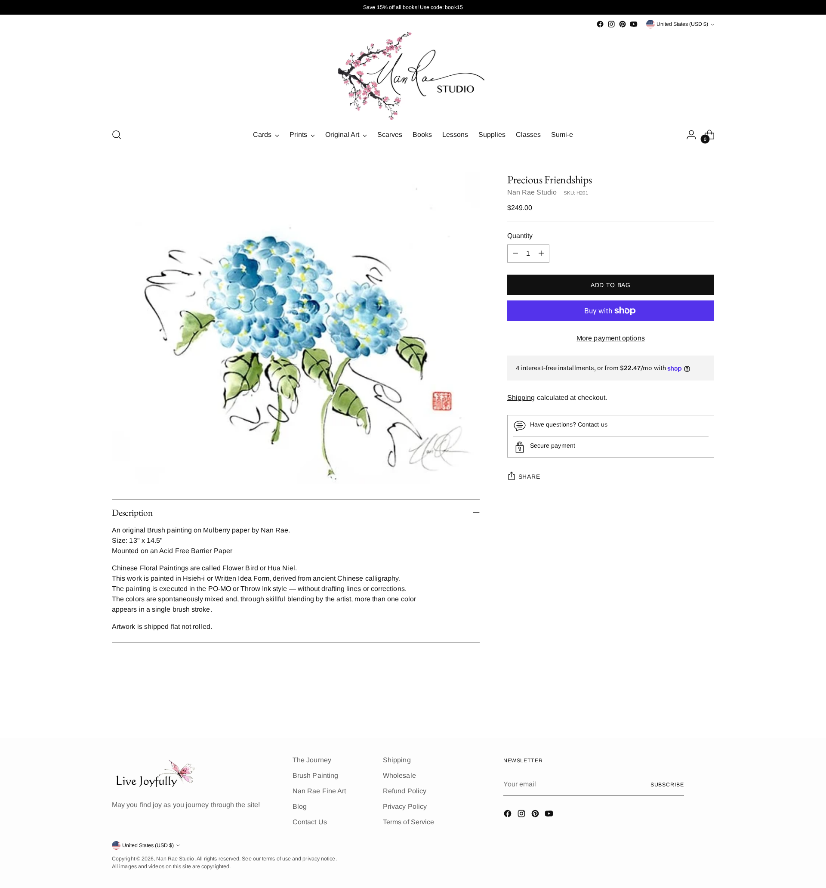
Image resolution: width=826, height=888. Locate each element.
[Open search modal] (116, 134)
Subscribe (667, 785)
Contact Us (310, 822)
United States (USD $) (682, 24)
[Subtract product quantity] (515, 253)
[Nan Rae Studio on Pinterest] (622, 24)
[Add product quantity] (541, 253)
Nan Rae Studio (532, 192)
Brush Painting (315, 775)
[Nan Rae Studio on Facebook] (600, 24)
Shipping (521, 398)
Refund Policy (404, 791)
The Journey (312, 760)
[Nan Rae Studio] (413, 75)
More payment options (610, 338)
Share (529, 476)
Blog (300, 806)
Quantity (520, 235)
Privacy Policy (405, 806)
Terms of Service (408, 822)
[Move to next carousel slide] (707, 708)
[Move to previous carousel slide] (687, 708)
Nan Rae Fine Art (319, 791)
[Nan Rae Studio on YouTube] (634, 24)
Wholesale (399, 775)
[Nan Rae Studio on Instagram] (611, 24)
